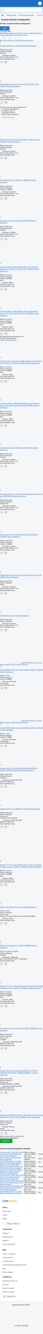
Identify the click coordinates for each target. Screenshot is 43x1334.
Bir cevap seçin (8, 117)
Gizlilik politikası (8, 1257)
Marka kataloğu (8, 1272)
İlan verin (6, 1141)
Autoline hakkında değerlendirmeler (14, 1265)
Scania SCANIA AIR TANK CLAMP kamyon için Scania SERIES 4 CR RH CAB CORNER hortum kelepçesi (21, 1116)
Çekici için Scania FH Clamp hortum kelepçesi (18, 907)
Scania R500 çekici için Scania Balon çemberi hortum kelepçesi (11, 1162)
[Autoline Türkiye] (13, 3)
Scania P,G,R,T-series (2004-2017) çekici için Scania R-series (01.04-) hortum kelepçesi (12, 1182)
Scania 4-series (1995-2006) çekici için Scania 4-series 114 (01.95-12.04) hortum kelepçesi (12, 1154)
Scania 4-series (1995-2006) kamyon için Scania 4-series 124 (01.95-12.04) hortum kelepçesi (11, 1166)
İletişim (5, 1219)
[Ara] (40, 10)
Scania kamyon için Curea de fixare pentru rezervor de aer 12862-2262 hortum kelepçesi (21, 495)
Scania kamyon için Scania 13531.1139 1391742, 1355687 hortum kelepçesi (19, 536)
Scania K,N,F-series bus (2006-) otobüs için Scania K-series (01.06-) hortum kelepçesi (11, 1172)
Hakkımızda (7, 1211)
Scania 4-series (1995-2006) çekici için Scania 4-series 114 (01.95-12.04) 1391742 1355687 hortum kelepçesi (19, 269)
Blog (4, 1268)
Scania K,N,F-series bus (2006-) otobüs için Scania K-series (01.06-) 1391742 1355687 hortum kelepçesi (21, 362)
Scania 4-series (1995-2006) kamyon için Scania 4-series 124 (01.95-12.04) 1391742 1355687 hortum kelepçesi (20, 405)
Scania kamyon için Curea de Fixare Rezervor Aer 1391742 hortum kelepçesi (19, 85)
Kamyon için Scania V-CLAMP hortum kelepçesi (10, 1158)
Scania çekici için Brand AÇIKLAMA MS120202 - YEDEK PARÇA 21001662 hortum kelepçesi (19, 769)
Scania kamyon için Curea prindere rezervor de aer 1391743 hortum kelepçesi (20, 141)
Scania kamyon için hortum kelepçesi (14, 616)
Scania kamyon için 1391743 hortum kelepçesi (18, 46)
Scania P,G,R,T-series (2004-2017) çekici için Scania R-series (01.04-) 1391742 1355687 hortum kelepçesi (20, 866)
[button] (40, 3)
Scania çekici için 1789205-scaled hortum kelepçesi (20, 809)
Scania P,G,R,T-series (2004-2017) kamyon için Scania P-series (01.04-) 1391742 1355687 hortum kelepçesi (21, 987)
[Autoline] (2, 15)
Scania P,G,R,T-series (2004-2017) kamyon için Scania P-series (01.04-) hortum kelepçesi (12, 1177)
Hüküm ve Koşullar (9, 1254)
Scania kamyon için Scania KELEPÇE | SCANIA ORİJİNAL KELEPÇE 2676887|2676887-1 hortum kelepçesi (19, 1073)
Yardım (5, 1215)
